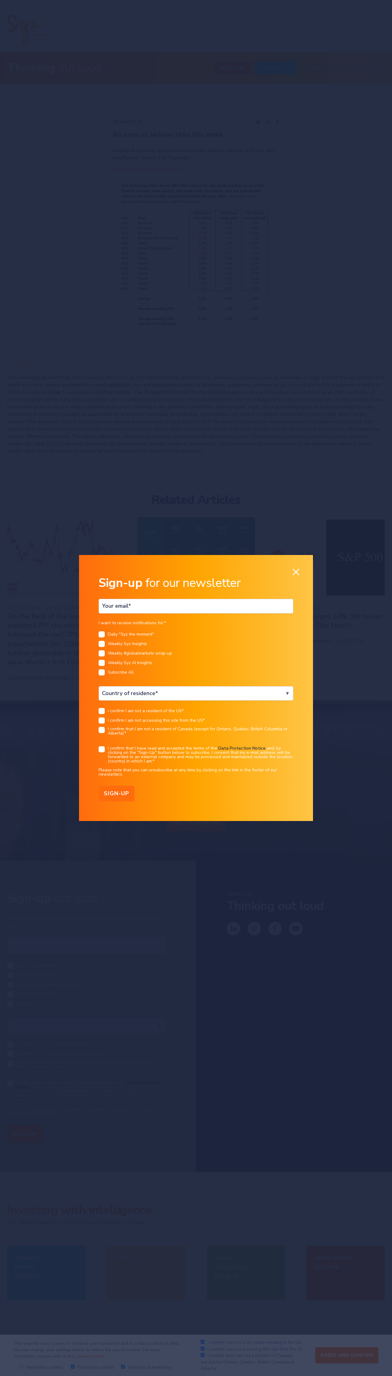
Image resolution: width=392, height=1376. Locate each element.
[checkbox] (196, 655)
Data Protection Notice (242, 748)
